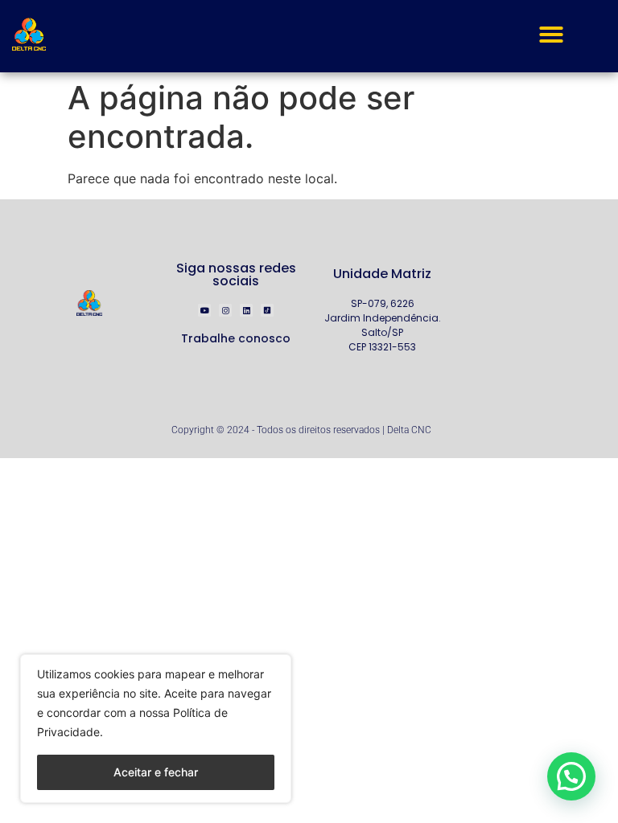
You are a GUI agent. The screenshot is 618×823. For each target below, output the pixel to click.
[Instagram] (225, 310)
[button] (551, 34)
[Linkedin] (246, 310)
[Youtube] (204, 310)
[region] (155, 728)
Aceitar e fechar (155, 772)
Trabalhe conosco (235, 338)
